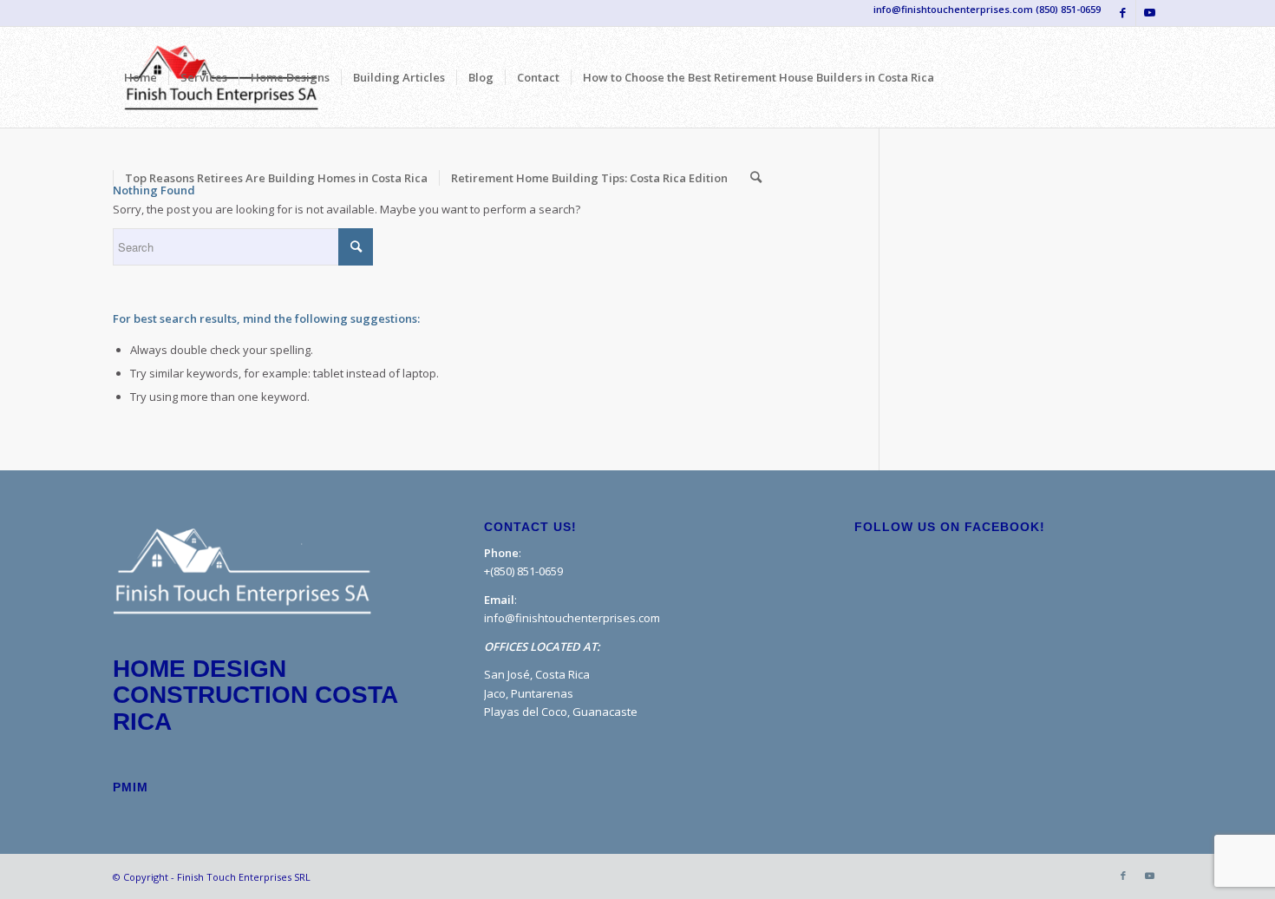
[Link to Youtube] (1149, 13)
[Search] (756, 178)
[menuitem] (140, 77)
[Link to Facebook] (1122, 13)
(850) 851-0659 (1068, 9)
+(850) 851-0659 (523, 571)
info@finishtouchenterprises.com (572, 618)
